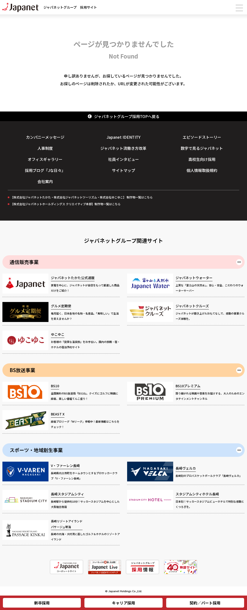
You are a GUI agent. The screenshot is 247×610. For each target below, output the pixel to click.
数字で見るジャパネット (202, 148)
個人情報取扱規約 (201, 170)
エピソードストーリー (202, 137)
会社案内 (45, 181)
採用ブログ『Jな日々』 (45, 170)
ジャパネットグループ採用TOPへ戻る (126, 116)
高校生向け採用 (201, 159)
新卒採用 (42, 603)
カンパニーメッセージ (45, 137)
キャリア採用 (123, 603)
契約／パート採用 (205, 603)
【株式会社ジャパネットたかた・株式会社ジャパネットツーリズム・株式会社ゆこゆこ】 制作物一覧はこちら (82, 197)
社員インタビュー (123, 159)
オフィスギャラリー (45, 159)
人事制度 (45, 148)
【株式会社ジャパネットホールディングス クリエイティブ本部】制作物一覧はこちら (66, 204)
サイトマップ (123, 170)
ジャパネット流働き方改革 (123, 148)
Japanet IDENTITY (123, 137)
